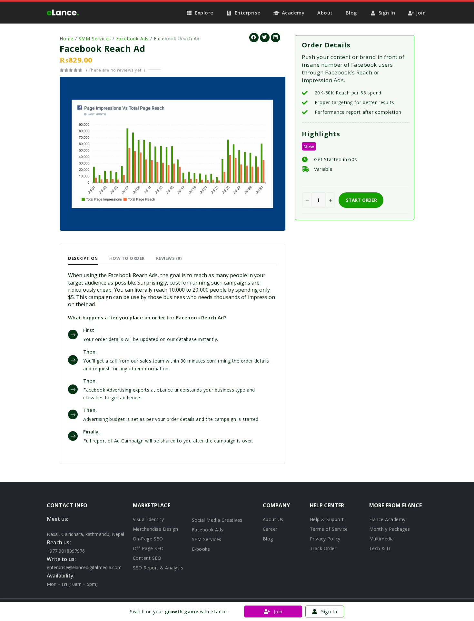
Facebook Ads (132, 38)
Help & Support (327, 519)
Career (270, 529)
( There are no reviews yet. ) (115, 70)
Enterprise (248, 12)
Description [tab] (83, 258)
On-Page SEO (148, 539)
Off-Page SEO (148, 548)
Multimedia (381, 539)
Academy (293, 12)
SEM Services (207, 539)
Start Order (361, 200)
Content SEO (147, 558)
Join (421, 12)
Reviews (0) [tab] (169, 258)
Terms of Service (329, 529)
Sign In (387, 12)
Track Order (323, 548)
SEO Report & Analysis (158, 568)
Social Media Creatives (217, 520)
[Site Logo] (63, 12)
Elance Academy (387, 519)
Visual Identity (148, 519)
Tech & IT (380, 548)
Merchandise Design (155, 529)
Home (67, 38)
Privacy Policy (325, 539)
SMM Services (95, 38)
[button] (254, 37)
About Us (273, 519)
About (325, 12)
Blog (351, 12)
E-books (201, 549)
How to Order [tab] (127, 258)
